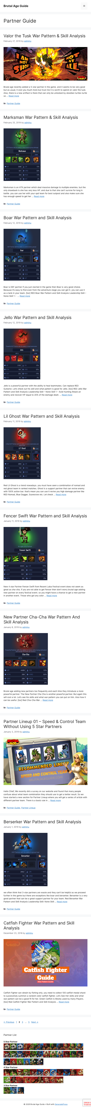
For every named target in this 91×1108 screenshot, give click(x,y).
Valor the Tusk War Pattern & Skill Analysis (44, 35)
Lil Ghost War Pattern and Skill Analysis (42, 416)
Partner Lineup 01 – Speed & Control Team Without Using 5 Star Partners (45, 724)
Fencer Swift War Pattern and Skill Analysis (45, 515)
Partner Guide (13, 103)
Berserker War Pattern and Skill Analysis (42, 821)
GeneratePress (61, 1104)
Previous (9, 1022)
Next (34, 1022)
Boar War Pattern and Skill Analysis (38, 217)
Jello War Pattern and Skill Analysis (37, 317)
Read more (14, 96)
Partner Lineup (28, 808)
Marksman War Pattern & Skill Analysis (41, 117)
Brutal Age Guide (16, 6)
